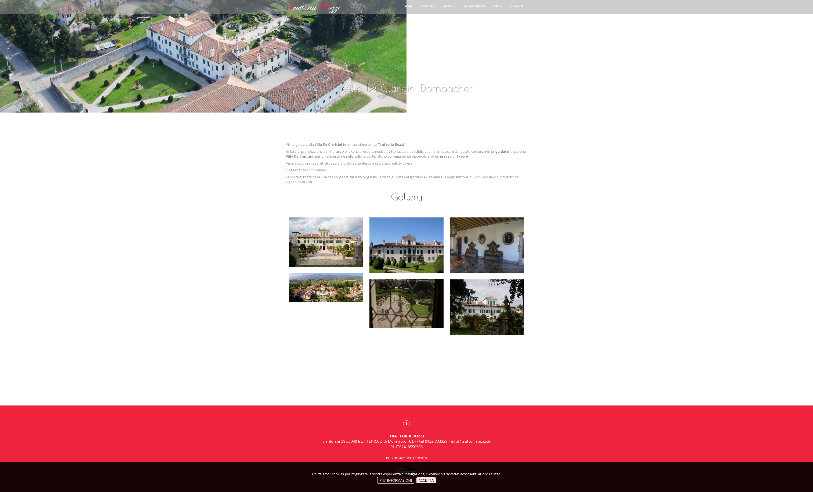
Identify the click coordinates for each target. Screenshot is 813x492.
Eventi (497, 6)
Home (408, 6)
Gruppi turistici (474, 6)
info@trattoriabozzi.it (471, 441)
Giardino (449, 6)
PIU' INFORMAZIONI (396, 480)
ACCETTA (426, 480)
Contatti (516, 6)
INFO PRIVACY (395, 458)
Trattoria (428, 6)
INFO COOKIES (417, 458)
